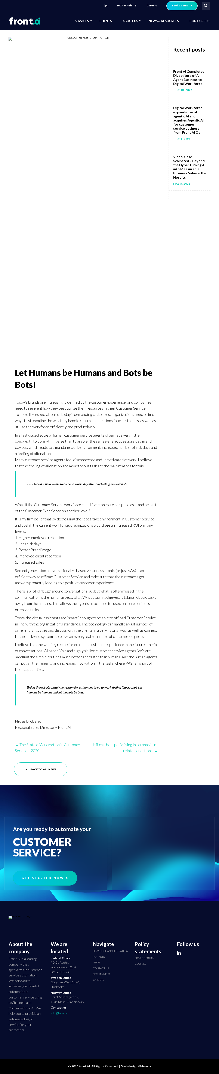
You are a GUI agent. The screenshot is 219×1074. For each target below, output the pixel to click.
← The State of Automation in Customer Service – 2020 (47, 747)
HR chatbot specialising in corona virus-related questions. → (125, 747)
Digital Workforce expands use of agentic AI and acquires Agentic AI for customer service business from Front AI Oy (188, 120)
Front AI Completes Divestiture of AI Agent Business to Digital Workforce (188, 77)
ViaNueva (144, 1066)
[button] (127, 5)
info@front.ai (59, 1013)
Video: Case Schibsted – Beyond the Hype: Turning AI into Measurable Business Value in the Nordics (189, 167)
